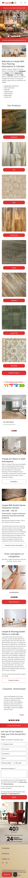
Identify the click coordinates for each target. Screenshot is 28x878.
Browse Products (14, 373)
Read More (14, 481)
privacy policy (23, 782)
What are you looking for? (8, 768)
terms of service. (8, 784)
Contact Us (7, 874)
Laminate (14, 300)
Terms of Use (22, 871)
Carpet (14, 268)
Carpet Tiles (14, 333)
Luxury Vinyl (14, 235)
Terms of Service (13, 793)
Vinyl (14, 202)
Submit (14, 797)
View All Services (14, 602)
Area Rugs (14, 366)
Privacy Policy (4, 793)
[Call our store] (15, 874)
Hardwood (14, 137)
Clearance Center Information (14, 545)
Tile (14, 170)
